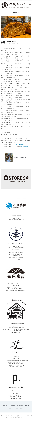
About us (12, 406)
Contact (20, 406)
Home (5, 406)
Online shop (19, 408)
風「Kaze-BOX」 (25, 146)
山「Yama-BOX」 (21, 144)
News (26, 43)
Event (27, 406)
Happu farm (21, 43)
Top (30, 419)
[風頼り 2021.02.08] (8, 157)
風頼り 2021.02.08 (20, 158)
